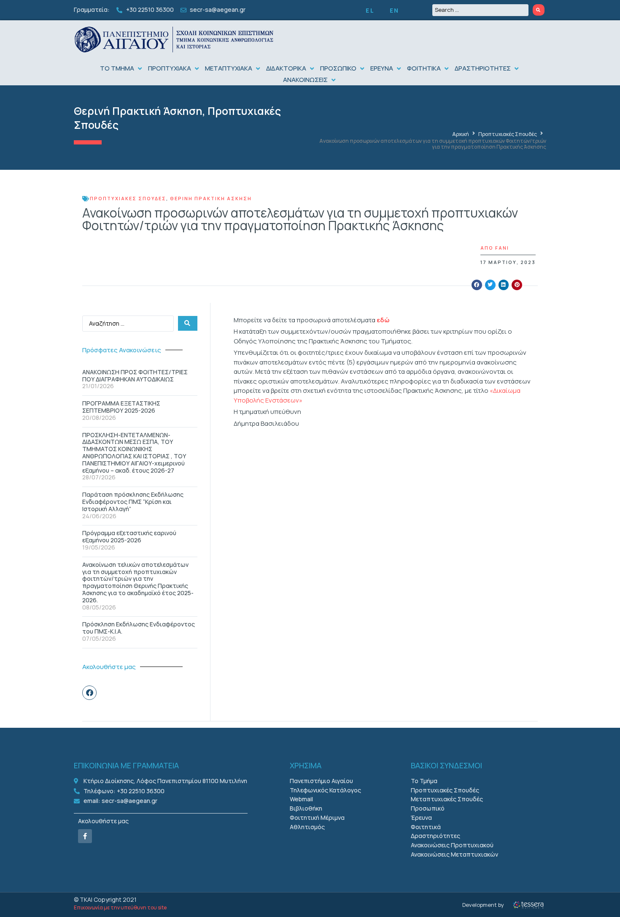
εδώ (384, 320)
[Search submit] (539, 10)
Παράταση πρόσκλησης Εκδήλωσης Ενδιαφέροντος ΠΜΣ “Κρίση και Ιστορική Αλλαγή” (132, 501)
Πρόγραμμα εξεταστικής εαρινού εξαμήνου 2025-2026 (129, 536)
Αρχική (460, 134)
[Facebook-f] (85, 836)
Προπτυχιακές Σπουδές (507, 134)
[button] (122, 68)
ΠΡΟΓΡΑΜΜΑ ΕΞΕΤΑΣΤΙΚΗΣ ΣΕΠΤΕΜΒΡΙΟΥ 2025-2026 (121, 406)
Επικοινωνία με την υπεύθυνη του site (120, 907)
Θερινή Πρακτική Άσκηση (138, 110)
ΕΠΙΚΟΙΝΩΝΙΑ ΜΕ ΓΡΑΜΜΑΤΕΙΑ (126, 765)
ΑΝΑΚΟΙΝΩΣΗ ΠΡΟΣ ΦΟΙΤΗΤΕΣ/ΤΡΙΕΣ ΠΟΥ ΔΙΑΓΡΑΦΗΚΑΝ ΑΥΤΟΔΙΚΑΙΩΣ (135, 375)
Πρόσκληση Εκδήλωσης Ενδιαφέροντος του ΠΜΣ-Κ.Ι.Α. (138, 627)
